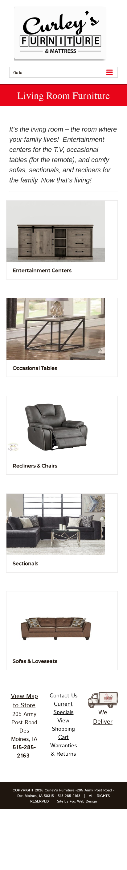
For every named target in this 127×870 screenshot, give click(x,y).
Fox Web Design (83, 801)
